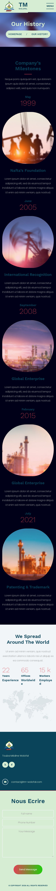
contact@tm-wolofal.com (26, 782)
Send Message (28, 869)
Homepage (15, 34)
